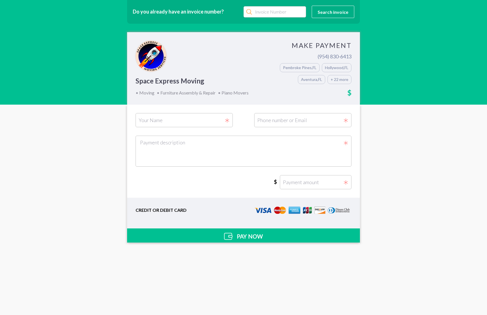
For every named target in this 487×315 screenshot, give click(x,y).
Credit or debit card (161, 210)
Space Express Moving (170, 81)
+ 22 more (339, 79)
